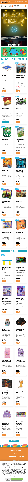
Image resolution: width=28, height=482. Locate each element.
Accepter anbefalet (16, 479)
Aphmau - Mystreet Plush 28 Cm (21, 361)
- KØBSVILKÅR (11, 450)
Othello (18, 108)
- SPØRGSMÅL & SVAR (16, 457)
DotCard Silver (6, 232)
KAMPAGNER (5, 2)
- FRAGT (16, 453)
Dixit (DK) (5, 170)
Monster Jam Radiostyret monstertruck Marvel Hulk (20, 270)
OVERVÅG (5, 122)
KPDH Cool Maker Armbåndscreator (7, 300)
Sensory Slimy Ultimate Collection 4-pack (20, 424)
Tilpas (7, 479)
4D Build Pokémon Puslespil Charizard (5, 393)
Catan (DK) (5, 108)
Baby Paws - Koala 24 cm (6, 330)
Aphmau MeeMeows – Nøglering (6, 423)
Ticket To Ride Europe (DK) (20, 76)
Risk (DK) (19, 201)
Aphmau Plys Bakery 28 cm (6, 360)
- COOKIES (15, 460)
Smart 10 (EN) (20, 232)
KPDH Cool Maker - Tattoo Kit (20, 300)
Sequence (5, 139)
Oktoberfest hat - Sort (20, 330)
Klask (4, 75)
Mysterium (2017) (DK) (19, 171)
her (17, 476)
